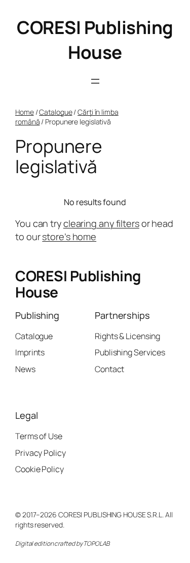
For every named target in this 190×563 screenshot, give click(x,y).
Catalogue (55, 112)
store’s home (69, 236)
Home (24, 112)
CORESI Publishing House (95, 39)
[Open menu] (95, 81)
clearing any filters (101, 223)
